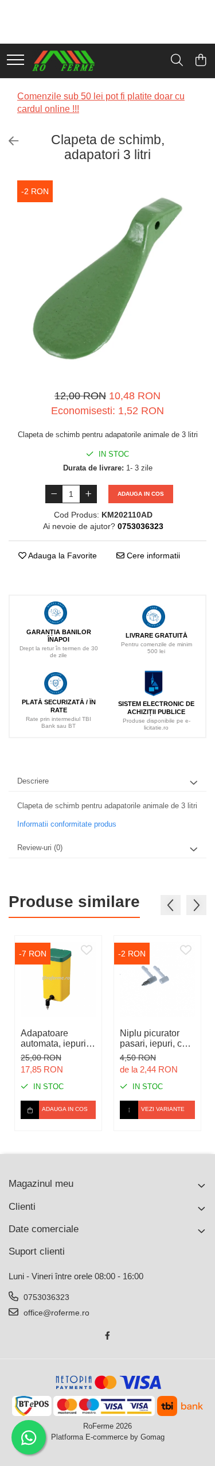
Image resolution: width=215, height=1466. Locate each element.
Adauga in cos (141, 494)
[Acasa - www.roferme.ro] (64, 60)
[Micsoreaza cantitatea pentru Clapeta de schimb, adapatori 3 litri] (53, 494)
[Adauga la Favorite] (86, 951)
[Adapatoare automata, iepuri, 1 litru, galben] (58, 979)
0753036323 (45, 1297)
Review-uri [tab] (39, 847)
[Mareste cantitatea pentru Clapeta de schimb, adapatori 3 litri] (88, 494)
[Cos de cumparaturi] (200, 61)
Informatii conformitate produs (66, 824)
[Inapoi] (8, 141)
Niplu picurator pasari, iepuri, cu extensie (153, 1038)
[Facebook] (108, 1335)
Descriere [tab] (33, 781)
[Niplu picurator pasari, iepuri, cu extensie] (157, 979)
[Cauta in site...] (177, 61)
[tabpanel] (107, 278)
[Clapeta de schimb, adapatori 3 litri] (107, 278)
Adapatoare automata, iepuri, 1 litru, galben (58, 1038)
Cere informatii (152, 555)
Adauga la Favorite (61, 555)
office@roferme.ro (55, 1312)
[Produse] (15, 61)
